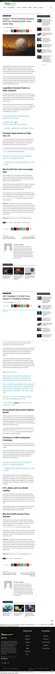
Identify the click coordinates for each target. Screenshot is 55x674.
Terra (27, 645)
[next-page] (6, 282)
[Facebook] (12, 31)
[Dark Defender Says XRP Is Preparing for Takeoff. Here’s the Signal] (8, 271)
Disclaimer (45, 645)
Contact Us (46, 639)
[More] (30, 31)
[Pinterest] (27, 31)
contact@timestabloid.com (11, 656)
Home (4, 13)
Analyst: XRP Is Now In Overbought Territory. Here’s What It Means (46, 29)
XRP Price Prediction (26, 222)
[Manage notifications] (52, 671)
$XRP (27, 116)
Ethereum (27, 639)
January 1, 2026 (27, 128)
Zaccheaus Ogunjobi (10, 27)
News (10, 15)
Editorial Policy (46, 642)
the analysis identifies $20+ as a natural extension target (16, 106)
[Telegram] (21, 31)
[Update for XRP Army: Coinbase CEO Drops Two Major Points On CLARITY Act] (39, 50)
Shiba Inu (27, 636)
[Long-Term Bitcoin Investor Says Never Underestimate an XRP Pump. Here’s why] (39, 39)
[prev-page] (3, 282)
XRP (7, 222)
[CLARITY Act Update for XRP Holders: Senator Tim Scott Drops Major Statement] (19, 271)
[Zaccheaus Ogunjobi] (3, 27)
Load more (44, 65)
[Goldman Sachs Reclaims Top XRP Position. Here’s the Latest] (39, 34)
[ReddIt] (18, 31)
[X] (15, 31)
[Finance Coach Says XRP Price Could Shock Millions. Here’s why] (30, 271)
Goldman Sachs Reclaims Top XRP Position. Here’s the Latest (47, 34)
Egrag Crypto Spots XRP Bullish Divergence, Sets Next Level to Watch (47, 45)
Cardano (27, 642)
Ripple (27, 648)
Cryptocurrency (9, 13)
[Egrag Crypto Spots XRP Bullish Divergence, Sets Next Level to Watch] (39, 45)
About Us (46, 636)
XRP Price (11, 222)
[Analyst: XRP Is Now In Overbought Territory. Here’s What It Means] (39, 29)
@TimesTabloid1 (17, 158)
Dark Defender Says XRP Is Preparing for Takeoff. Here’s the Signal (8, 277)
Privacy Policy (45, 648)
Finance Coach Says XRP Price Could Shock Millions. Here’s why (30, 277)
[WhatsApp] (24, 31)
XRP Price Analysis (17, 222)
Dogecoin (27, 651)
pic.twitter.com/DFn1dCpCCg (15, 124)
